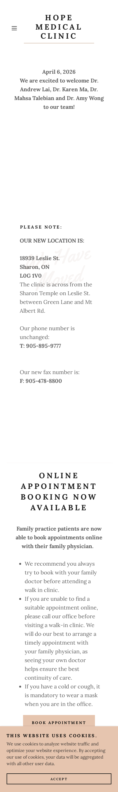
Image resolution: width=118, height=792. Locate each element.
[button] (16, 28)
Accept (59, 779)
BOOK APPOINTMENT (59, 722)
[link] (59, 28)
